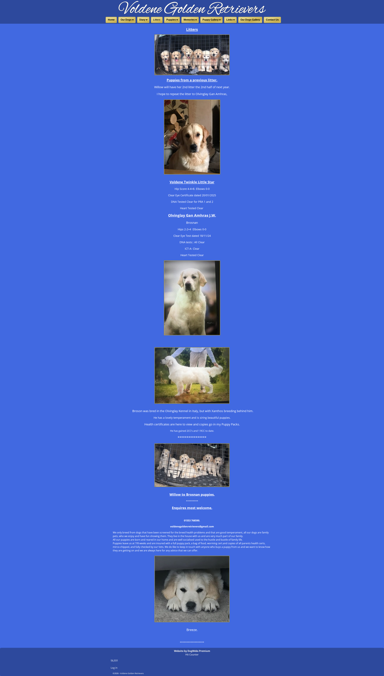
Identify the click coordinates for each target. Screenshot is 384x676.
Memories (189, 19)
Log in (114, 667)
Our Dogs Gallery (250, 19)
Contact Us (272, 19)
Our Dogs (126, 19)
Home (111, 19)
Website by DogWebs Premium (192, 651)
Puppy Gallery (210, 19)
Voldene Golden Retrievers (132, 673)
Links (229, 19)
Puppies (171, 19)
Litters (156, 19)
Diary (142, 19)
